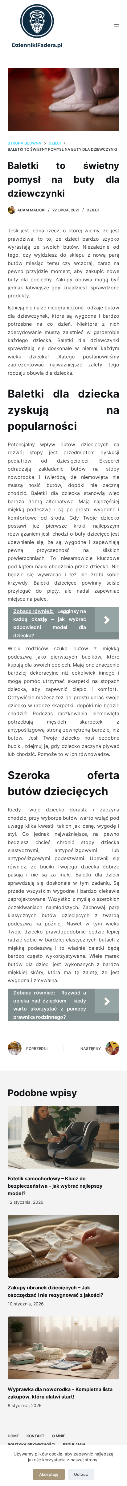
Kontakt (35, 1436)
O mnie (58, 1436)
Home (13, 1436)
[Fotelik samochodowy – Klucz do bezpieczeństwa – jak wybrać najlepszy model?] (64, 1137)
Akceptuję (49, 1474)
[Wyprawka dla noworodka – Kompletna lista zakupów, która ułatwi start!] (64, 1348)
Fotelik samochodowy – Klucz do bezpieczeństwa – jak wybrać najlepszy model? (55, 1185)
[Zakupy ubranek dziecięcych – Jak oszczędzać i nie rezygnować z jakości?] (64, 1246)
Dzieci (93, 210)
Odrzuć (81, 1474)
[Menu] (116, 26)
